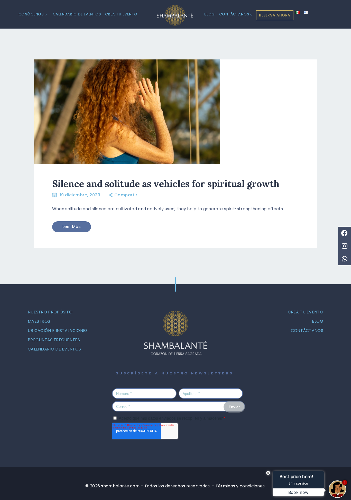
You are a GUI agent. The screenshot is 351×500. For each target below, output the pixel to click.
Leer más (71, 227)
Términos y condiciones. (241, 486)
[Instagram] (344, 246)
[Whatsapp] (344, 258)
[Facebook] (344, 233)
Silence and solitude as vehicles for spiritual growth (166, 183)
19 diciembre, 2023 (80, 195)
